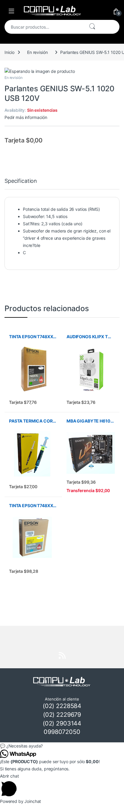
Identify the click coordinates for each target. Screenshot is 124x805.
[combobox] (44, 27)
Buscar (92, 27)
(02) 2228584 (62, 706)
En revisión (37, 52)
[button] (62, 746)
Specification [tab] (21, 181)
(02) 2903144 (62, 723)
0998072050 (62, 731)
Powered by (20, 801)
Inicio (9, 52)
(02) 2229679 (62, 714)
